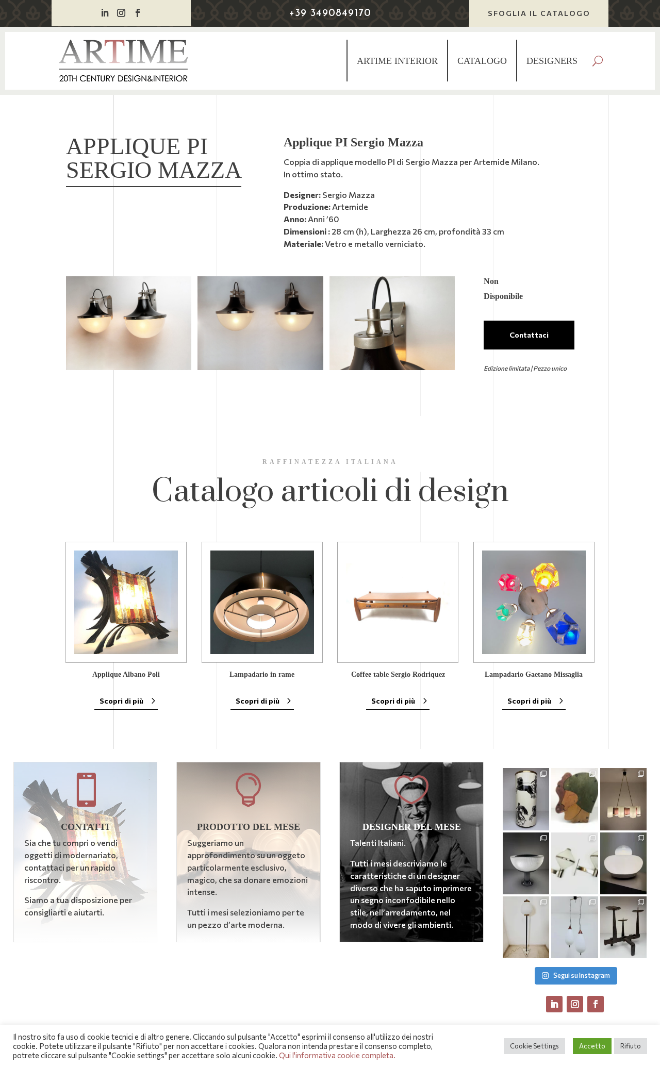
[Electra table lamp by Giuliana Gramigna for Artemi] (623, 863)
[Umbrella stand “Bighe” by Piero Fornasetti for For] (526, 799)
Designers (552, 61)
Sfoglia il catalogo (539, 13)
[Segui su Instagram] (121, 13)
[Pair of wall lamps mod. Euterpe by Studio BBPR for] (574, 863)
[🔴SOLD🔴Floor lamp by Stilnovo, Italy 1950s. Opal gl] (526, 927)
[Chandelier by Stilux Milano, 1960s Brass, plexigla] (623, 799)
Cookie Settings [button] (534, 1046)
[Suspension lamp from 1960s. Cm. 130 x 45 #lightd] (574, 927)
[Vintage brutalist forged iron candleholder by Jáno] (623, 927)
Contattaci (529, 334)
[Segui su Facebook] (137, 13)
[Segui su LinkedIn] (104, 13)
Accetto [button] (592, 1046)
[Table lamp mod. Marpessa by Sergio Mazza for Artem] (526, 863)
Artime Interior (397, 61)
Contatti (85, 827)
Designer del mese (411, 827)
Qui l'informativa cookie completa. (337, 1055)
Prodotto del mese (248, 827)
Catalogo (482, 61)
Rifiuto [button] (630, 1046)
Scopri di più (121, 700)
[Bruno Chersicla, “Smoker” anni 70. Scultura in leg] (574, 799)
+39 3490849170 (330, 13)
